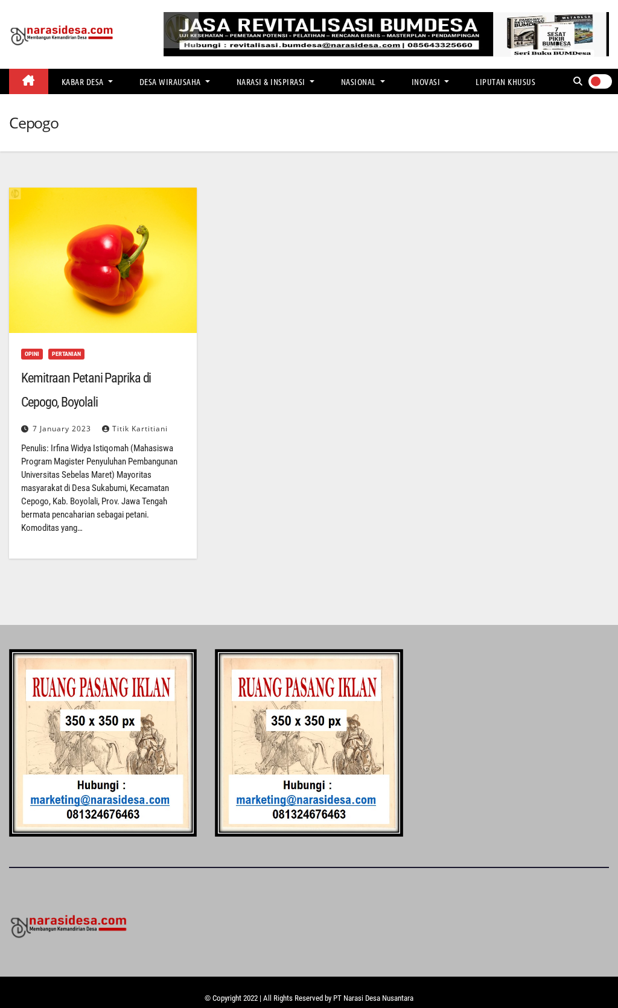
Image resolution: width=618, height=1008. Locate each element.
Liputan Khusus (505, 81)
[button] (577, 81)
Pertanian (66, 353)
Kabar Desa (84, 81)
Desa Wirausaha (171, 81)
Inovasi (427, 81)
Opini (32, 353)
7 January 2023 (63, 428)
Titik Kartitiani (140, 428)
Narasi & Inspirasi (272, 81)
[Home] (28, 81)
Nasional (359, 81)
